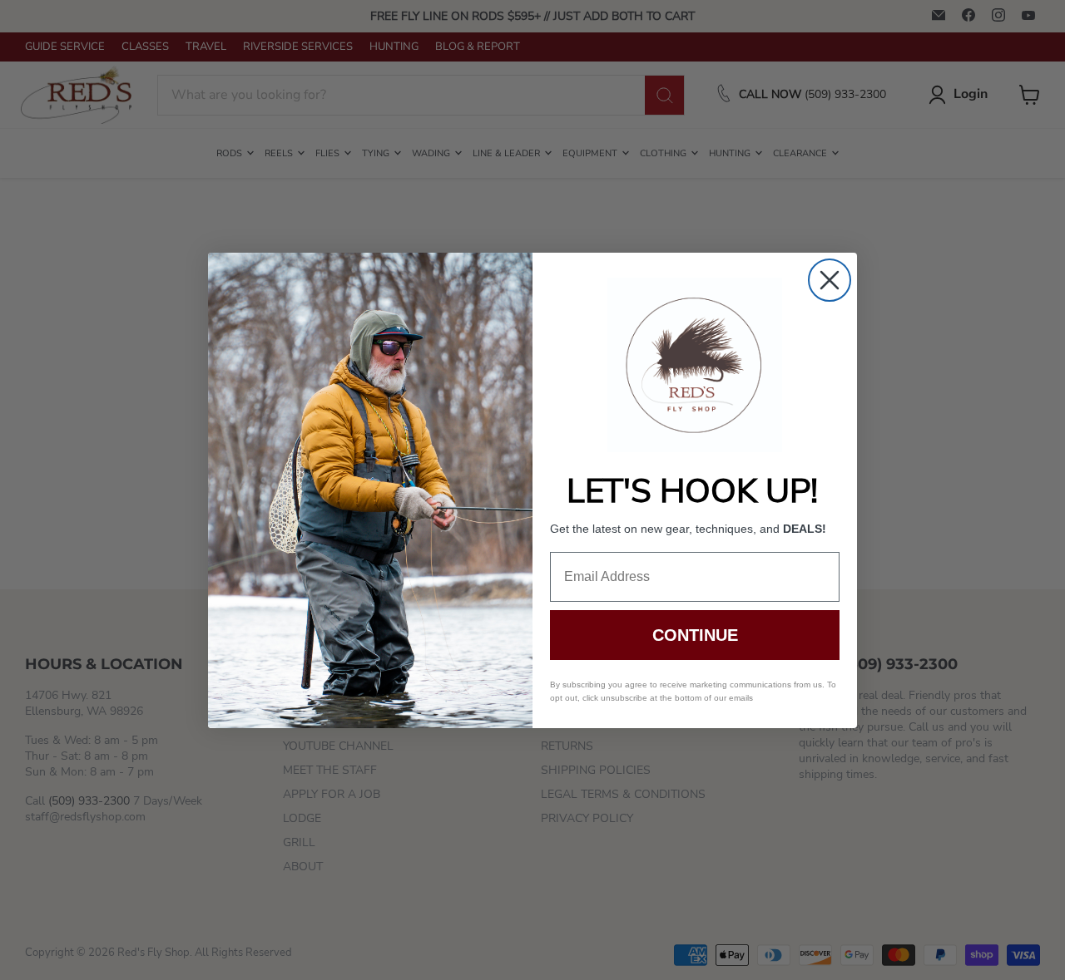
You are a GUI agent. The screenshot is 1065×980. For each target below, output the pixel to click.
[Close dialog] (829, 280)
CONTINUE (695, 635)
